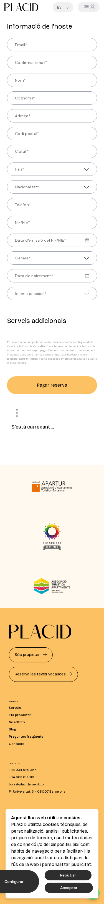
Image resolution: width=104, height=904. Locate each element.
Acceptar (68, 887)
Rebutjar (68, 875)
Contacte (16, 744)
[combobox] (12, 169)
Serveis (15, 707)
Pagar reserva (52, 385)
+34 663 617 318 (21, 777)
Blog (12, 729)
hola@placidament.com (28, 784)
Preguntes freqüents (26, 736)
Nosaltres (17, 722)
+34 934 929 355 (23, 770)
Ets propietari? (21, 715)
